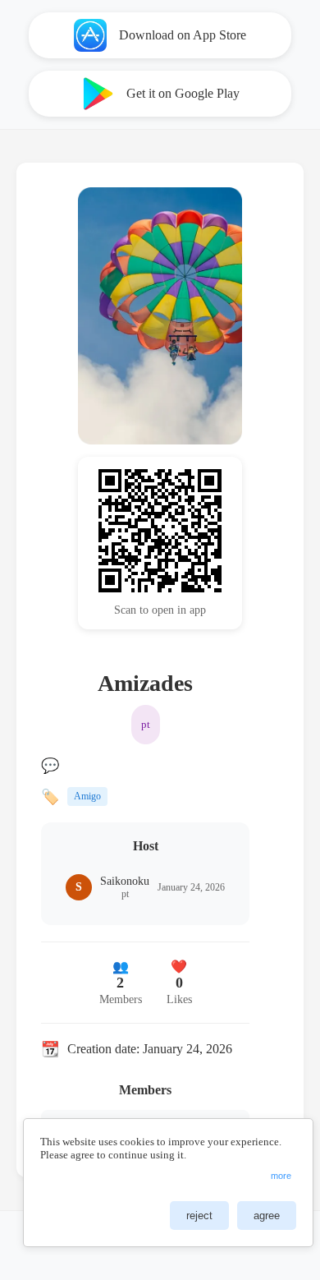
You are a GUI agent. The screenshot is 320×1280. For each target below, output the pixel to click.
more (281, 1176)
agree (267, 1215)
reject (199, 1215)
